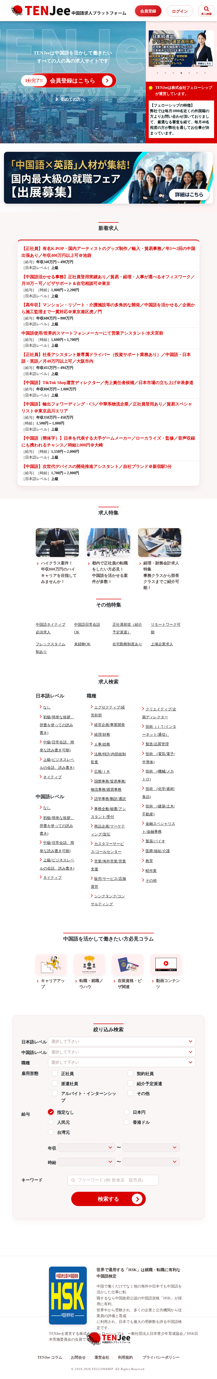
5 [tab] (189, 73)
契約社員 (145, 1073)
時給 (52, 1162)
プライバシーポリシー (161, 1357)
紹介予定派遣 (149, 1083)
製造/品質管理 (157, 744)
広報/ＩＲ (102, 772)
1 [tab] (157, 73)
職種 (25, 1063)
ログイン (180, 11)
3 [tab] (173, 73)
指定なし (65, 1112)
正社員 (67, 1073)
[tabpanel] (181, 49)
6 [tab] (197, 73)
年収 (52, 1148)
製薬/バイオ (155, 841)
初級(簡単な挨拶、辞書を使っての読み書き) (57, 725)
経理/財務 (102, 735)
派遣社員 (69, 1083)
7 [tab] (205, 73)
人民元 (63, 1122)
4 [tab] (181, 73)
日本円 (139, 1112)
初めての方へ (73, 99)
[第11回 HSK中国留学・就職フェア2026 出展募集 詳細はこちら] (108, 178)
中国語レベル (34, 1052)
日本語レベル (34, 1042)
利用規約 (125, 1357)
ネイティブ (52, 777)
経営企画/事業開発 (109, 725)
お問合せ (80, 1357)
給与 (25, 1114)
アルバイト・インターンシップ (88, 1097)
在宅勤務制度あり (127, 644)
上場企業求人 (162, 644)
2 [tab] (165, 73)
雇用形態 (29, 1073)
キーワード (32, 1180)
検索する (108, 1199)
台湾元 (63, 1132)
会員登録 (148, 11)
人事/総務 (102, 744)
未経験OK (82, 644)
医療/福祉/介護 (158, 851)
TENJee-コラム (51, 1357)
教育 (149, 861)
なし (47, 707)
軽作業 (151, 871)
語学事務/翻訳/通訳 (110, 799)
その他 (151, 881)
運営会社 (103, 1357)
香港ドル (141, 1122)
